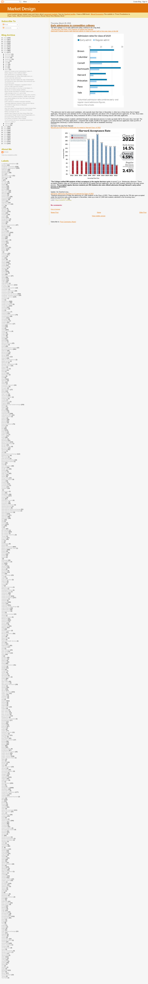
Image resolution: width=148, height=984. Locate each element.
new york (4, 651)
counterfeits (5, 321)
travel (3, 919)
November (8, 56)
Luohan (4, 582)
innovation (5, 502)
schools (4, 822)
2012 (5, 136)
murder (4, 635)
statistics (4, 873)
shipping (4, 844)
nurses (4, 672)
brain (3, 244)
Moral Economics (97, 14)
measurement (6, 611)
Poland (4, 728)
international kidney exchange (11, 509)
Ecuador (4, 388)
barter (3, 223)
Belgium (4, 226)
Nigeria (4, 660)
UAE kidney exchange (8, 931)
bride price (5, 247)
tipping (4, 907)
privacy (4, 744)
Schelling (4, 819)
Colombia (5, 286)
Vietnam (4, 958)
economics (5, 386)
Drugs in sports (9, 99)
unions (4, 937)
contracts (4, 313)
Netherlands (5, 645)
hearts (3, 470)
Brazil (3, 246)
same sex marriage (8, 810)
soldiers (4, 858)
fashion (4, 421)
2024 (5, 41)
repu (3, 784)
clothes (4, 280)
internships (5, 515)
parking (4, 704)
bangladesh (5, 219)
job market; (5, 533)
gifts (3, 452)
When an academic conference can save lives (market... (20, 94)
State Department (7, 871)
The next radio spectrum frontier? (14, 86)
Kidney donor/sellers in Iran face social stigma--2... (19, 88)
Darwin (4, 337)
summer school (6, 879)
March (7, 69)
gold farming (5, 458)
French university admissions (13, 78)
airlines (4, 186)
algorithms (5, 192)
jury (3, 540)
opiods (4, 686)
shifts (3, 843)
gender (4, 445)
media (3, 615)
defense (4, 350)
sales (3, 808)
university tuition (7, 940)
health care (5, 469)
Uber (3, 933)
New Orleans (6, 650)
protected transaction (8, 752)
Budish (4, 250)
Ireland (4, 523)
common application (8, 291)
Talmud (4, 889)
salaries (4, 807)
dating (3, 340)
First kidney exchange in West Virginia (15, 118)
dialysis (4, 358)
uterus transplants (7, 951)
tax (2, 892)
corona (4, 318)
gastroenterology (7, 443)
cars (3, 258)
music (3, 636)
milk (3, 629)
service (4, 834)
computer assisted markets (10, 295)
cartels (4, 259)
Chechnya (5, 267)
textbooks (5, 901)
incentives (5, 496)
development (6, 356)
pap (3, 699)
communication (6, 292)
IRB (3, 521)
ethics (3, 409)
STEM (3, 874)
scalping (4, 816)
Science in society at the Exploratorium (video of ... (19, 71)
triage (3, 921)
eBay (3, 382)
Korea (3, 554)
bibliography (5, 228)
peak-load (5, 710)
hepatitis (4, 472)
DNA (3, 371)
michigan (4, 624)
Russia (4, 804)
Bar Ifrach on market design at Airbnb (15, 89)
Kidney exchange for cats (12, 111)
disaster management (8, 364)
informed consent (7, 500)
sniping (4, 852)
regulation (5, 777)
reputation (5, 789)
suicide (4, 877)
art (2, 207)
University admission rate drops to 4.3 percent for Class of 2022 (72, 194)
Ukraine (4, 936)
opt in (3, 689)
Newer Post (55, 212)
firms (3, 427)
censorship (5, 261)
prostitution (5, 750)
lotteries (4, 581)
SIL (3, 847)
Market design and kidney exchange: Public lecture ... (20, 91)
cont (3, 310)
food (3, 430)
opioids (4, 687)
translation (5, 915)
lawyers (4, 566)
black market (5, 232)
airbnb (4, 184)
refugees (4, 774)
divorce (4, 370)
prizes (3, 747)
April (6, 67)
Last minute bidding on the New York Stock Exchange (20, 98)
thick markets (6, 903)
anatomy (4, 195)
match (3, 603)
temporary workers (7, 897)
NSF (3, 669)
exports (4, 418)
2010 (5, 140)
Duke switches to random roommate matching (17, 101)
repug (3, 786)
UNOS (4, 942)
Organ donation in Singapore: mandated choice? (18, 84)
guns (3, 463)
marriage (4, 602)
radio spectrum (6, 766)
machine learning (7, 587)
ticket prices (5, 904)
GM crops (5, 457)
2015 (5, 130)
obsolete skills (6, 677)
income (4, 497)
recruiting (4, 772)
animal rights (6, 196)
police (3, 729)
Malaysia (4, 588)
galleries (4, 439)
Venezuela (5, 955)
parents (4, 702)
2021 (5, 47)
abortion (4, 165)
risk (3, 801)
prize (3, 746)
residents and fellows (8, 792)
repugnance (5, 787)
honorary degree (7, 479)
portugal (4, 737)
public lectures (6, 756)
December (8, 54)
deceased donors (7, 349)
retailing (4, 795)
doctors (4, 373)
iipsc (3, 493)
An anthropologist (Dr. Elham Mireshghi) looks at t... (19, 76)
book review (5, 240)
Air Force (4, 181)
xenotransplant (6, 974)
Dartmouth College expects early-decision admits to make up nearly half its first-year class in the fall (84, 31)
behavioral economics (8, 225)
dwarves (4, 380)
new (3, 648)
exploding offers (7, 415)
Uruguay (4, 946)
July (6, 62)
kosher (4, 555)
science (4, 823)
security (4, 831)
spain (3, 859)
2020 (5, 48)
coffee (3, 282)
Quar (3, 760)
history (4, 475)
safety (3, 805)
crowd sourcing (6, 331)
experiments (5, 413)
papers (4, 701)
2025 (5, 39)
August (7, 61)
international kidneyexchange (11, 511)
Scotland (4, 825)
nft (2, 656)
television (5, 895)
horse (3, 481)
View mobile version (98, 216)
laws (3, 564)
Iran (3, 520)
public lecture (6, 754)
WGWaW (4, 970)
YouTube (4, 977)
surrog (4, 882)
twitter (3, 928)
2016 (5, 129)
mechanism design (7, 614)
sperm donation (6, 864)
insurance (5, 503)
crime (3, 329)
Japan (3, 529)
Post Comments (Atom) (68, 222)
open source (5, 683)
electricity (4, 395)
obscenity (5, 675)
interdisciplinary (6, 506)
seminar (4, 832)
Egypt (3, 391)
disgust (4, 367)
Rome (3, 802)
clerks (3, 277)
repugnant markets (50, 14)
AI (2, 180)
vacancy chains (6, 952)
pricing (4, 741)
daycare (4, 341)
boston (4, 243)
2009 (5, 141)
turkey (3, 925)
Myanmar (4, 638)
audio (3, 213)
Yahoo (4, 976)
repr (3, 781)
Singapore (5, 849)
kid (2, 542)
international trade (7, 512)
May (6, 66)
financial (4, 422)
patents (4, 705)
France (4, 436)
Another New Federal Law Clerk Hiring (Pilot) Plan (18, 113)
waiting (4, 963)
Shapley (4, 841)
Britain (4, 249)
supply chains (6, 880)
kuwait (4, 557)
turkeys (4, 927)
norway (4, 666)
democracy (5, 352)
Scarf (3, 817)
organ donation (6, 692)
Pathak (4, 708)
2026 (5, 38)
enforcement (5, 401)
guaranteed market (7, 461)
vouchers (4, 961)
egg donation (6, 389)
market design (6, 596)
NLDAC (4, 662)
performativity (6, 716)
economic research (8, 385)
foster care (5, 434)
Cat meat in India (9, 106)
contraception (6, 312)
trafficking (5, 912)
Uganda (4, 934)
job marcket (5, 530)
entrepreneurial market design (11, 404)
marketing (5, 599)
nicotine (4, 657)
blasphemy (5, 234)
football (4, 433)
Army (3, 205)
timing (3, 906)
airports (4, 187)
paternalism (5, 707)
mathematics (5, 609)
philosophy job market (8, 719)
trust (3, 922)
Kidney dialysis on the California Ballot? (15, 73)
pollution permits (7, 732)
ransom (4, 768)
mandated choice (7, 590)
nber (3, 642)
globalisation (6, 455)
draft (3, 377)
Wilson (4, 973)
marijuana (5, 593)
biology (4, 231)
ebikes (4, 383)
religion (4, 778)
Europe (4, 410)
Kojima (4, 551)
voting (3, 960)
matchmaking (6, 608)
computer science (7, 297)
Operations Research (8, 684)
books (3, 241)
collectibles (5, 283)
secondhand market (8, 829)
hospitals (4, 484)
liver (3, 573)
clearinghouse (6, 276)
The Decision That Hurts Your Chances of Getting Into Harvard (72, 29)
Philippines (5, 717)
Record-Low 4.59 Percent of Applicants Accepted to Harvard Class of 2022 (76, 127)
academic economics (8, 166)
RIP (3, 799)
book (3, 238)
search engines (6, 828)
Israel (3, 524)
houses (4, 487)
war (3, 966)
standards (5, 868)
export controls (6, 416)
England (4, 403)
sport (3, 865)
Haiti (3, 464)
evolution (4, 412)
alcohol (4, 189)
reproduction (5, 783)
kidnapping (5, 543)
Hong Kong (5, 478)
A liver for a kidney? (10, 121)
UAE (3, 930)
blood (3, 237)
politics (4, 731)
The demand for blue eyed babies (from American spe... (20, 81)
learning (4, 567)
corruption (5, 319)
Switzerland (5, 886)
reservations (5, 790)
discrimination (6, 365)
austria (4, 216)
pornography (6, 735)
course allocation (7, 324)
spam (3, 861)
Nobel (3, 663)
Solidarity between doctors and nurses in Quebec (18, 110)
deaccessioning (6, 343)
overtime (4, 696)
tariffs (3, 891)
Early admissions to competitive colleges (73, 25)
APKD (3, 201)
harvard (4, 467)
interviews (5, 518)
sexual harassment (7, 838)
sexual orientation (7, 840)
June (6, 64)
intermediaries (6, 508)
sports (3, 867)
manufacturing (6, 591)
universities (5, 939)
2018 (5, 52)
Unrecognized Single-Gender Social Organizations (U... (20, 115)
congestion (5, 306)
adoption (4, 171)
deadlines (5, 344)
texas (3, 900)
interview (4, 517)
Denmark (4, 353)
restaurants (5, 793)
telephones (5, 894)
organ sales (5, 693)
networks (4, 647)
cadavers (4, 253)
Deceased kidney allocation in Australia (15, 116)
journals (4, 538)
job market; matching (8, 535)
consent (4, 307)
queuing (4, 762)
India (3, 499)
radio (3, 765)
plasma (4, 725)
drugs (3, 379)
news (3, 654)
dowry (3, 376)
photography (5, 720)
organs (4, 695)
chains (4, 262)
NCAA (3, 644)
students (4, 876)
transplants (5, 918)
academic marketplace (9, 168)
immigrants (5, 494)
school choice (6, 820)
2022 (5, 45)
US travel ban (6, 948)
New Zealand (6, 653)
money (4, 632)
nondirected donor (7, 665)
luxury (3, 584)
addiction (4, 169)
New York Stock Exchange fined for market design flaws (20, 108)
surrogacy (5, 883)
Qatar (3, 759)
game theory (5, 442)
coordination (5, 316)
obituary (4, 674)
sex (3, 835)
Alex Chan (5, 190)
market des (5, 594)
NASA (3, 639)
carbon (4, 256)
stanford (4, 870)
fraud (3, 437)
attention (4, 210)
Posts (6, 24)
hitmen (4, 476)
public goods (6, 753)
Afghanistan (5, 177)
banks (3, 222)
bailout (4, 217)
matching (4, 605)
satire (3, 813)
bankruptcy (5, 220)
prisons (4, 743)
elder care (5, 394)
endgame (5, 398)
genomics (5, 448)
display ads (5, 368)
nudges (4, 671)
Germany (4, 449)
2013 (5, 134)
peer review (5, 713)
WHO (3, 971)
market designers (7, 597)
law (3, 563)
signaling (4, 846)
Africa (3, 178)
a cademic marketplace (9, 163)
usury (3, 949)
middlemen (5, 626)
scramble (4, 826)
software (4, 855)
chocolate (5, 273)
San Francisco (6, 811)
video (3, 957)
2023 (5, 43)
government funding (8, 460)
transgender (5, 913)
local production (7, 579)
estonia (4, 407)
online (3, 678)
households (5, 485)
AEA (3, 174)
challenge (5, 264)
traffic (3, 910)
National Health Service (9, 641)
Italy (3, 526)
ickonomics (5, 491)
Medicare (4, 618)
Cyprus (4, 334)
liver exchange (6, 575)
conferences (5, 303)
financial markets (7, 424)
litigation (4, 572)
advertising (5, 172)
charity (4, 265)
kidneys (4, 549)
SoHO (3, 856)
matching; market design (9, 606)
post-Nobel (5, 738)
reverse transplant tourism (10, 796)
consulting (5, 309)
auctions (4, 211)
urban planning (6, 945)
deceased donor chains (9, 347)
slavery (4, 850)
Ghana (4, 451)
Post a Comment (55, 209)
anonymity (5, 198)
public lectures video (8, 757)
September (8, 59)
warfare (4, 967)
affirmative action (7, 175)
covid (3, 325)
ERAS (3, 406)
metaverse (5, 621)
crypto (3, 332)
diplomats (5, 362)
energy (4, 400)
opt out (4, 690)
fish (3, 428)
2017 (5, 127)
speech (4, 862)
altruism (4, 193)
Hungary (4, 488)
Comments (7, 28)
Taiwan (4, 888)
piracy (3, 723)
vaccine (4, 954)
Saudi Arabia (6, 814)
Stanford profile (69, 14)
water (3, 968)
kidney (4, 545)
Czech (4, 335)
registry (4, 775)
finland (4, 425)
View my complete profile (9, 155)
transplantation (6, 916)
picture (4, 722)
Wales (3, 964)
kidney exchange (7, 546)
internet (4, 514)
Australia (4, 214)
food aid (4, 431)
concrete (4, 298)
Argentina (5, 202)
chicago (4, 268)
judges (4, 539)
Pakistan (4, 698)
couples (4, 322)
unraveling (68, 200)
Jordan (4, 536)
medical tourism (6, 617)
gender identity (6, 446)
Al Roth (6, 152)
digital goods (6, 361)
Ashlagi (4, 208)
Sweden (4, 885)
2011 (5, 138)
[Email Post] (68, 198)
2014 (5, 132)
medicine (4, 620)
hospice (4, 482)
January (7, 125)
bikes (3, 229)
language (5, 560)
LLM (3, 576)
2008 (5, 143)
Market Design (21, 8)
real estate (5, 769)
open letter (5, 681)
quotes (4, 763)
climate (4, 279)
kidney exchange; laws (9, 548)
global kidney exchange (9, 454)
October (7, 57)
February (8, 123)
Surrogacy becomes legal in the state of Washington (19, 79)
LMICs (4, 578)
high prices (5, 473)
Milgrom (4, 627)
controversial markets (8, 315)
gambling (4, 440)
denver (4, 355)
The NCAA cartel (9, 83)
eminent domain (7, 397)
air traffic (4, 183)
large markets (6, 561)
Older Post (142, 212)
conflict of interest (7, 304)
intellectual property (8, 505)
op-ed (3, 680)
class (3, 274)
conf (3, 300)
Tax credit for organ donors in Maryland (16, 105)
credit (3, 327)
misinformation (6, 630)
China (3, 271)
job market (5, 532)
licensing (4, 570)
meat (3, 612)
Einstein (4, 392)
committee (5, 289)
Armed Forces (6, 204)
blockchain (5, 235)
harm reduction (6, 466)
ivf (2, 527)
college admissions (60, 200)
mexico (4, 623)
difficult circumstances (8, 359)
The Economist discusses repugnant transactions (18, 120)
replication (5, 780)
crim (3, 328)
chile (3, 270)
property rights (6, 749)
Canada (4, 255)
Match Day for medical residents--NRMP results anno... (20, 96)
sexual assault (6, 837)
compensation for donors (9, 294)
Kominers (5, 552)
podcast (4, 726)
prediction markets (7, 740)
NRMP (4, 668)
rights (3, 798)
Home (99, 212)
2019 (5, 50)
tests (3, 898)
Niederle (4, 659)
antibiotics (5, 199)
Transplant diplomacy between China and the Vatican (19, 103)
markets (4, 600)
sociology (5, 853)
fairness (4, 419)
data (3, 338)
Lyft (3, 585)
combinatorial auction (8, 288)
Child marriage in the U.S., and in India (15, 93)
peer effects (5, 711)
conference (5, 301)
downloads (5, 374)
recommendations (7, 771)
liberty (3, 569)
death (3, 346)
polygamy (5, 734)
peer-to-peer (5, 714)
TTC (3, 924)
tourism (4, 909)
